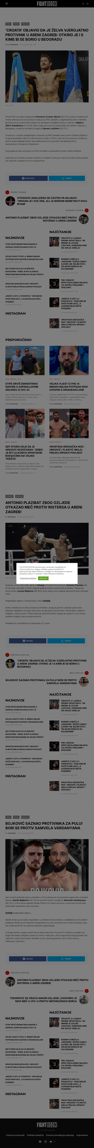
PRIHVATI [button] (43, 578)
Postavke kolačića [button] (28, 578)
